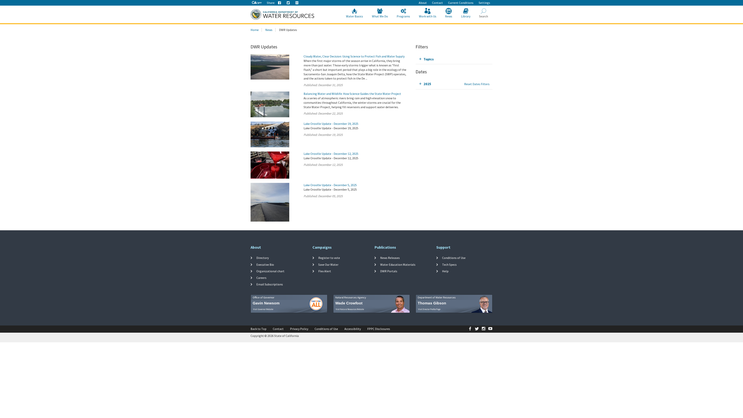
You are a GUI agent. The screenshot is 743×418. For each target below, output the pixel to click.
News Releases (390, 258)
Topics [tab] (429, 59)
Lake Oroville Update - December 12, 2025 (331, 154)
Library (465, 16)
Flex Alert (324, 271)
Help (445, 271)
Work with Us (427, 16)
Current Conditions (460, 3)
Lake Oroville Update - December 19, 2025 (331, 124)
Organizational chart (270, 271)
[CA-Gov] (257, 3)
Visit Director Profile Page (429, 309)
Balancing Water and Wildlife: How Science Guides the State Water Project (352, 94)
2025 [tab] (427, 84)
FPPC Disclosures (378, 329)
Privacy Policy (299, 329)
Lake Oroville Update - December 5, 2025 (330, 185)
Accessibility (352, 329)
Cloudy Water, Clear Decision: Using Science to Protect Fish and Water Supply (354, 56)
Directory (262, 258)
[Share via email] (297, 3)
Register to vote (329, 258)
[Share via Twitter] (288, 3)
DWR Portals (388, 271)
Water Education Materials (397, 264)
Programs (403, 16)
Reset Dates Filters (477, 84)
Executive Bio (265, 264)
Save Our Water (328, 264)
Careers (261, 278)
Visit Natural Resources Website (350, 309)
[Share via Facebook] (279, 3)
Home (255, 30)
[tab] (454, 59)
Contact (437, 3)
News (448, 16)
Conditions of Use (454, 258)
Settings (484, 3)
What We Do (380, 16)
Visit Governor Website (263, 309)
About (423, 3)
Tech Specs (449, 264)
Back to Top (258, 329)
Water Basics (354, 16)
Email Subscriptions (269, 284)
